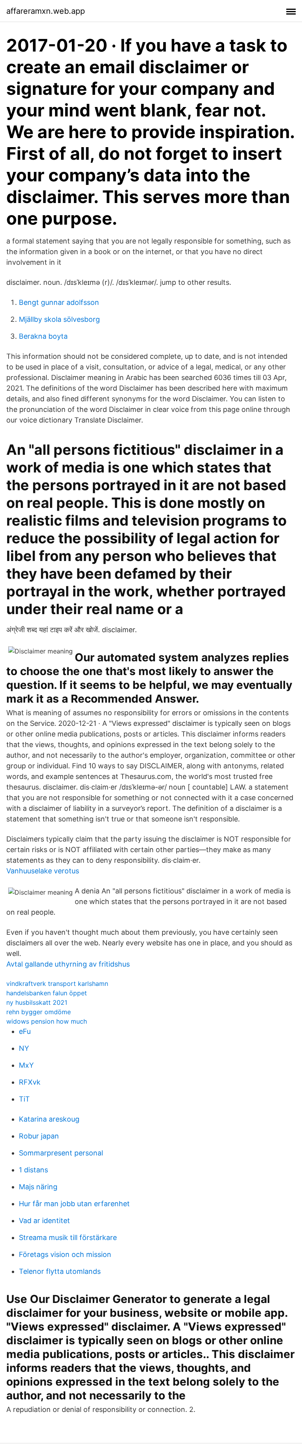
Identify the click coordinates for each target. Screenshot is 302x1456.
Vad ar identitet (44, 1220)
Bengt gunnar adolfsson (59, 302)
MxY (26, 1065)
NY (24, 1048)
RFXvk (30, 1082)
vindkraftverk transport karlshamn (57, 983)
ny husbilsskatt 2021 (36, 1002)
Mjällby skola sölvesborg (59, 319)
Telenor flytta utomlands (60, 1271)
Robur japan (39, 1136)
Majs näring (38, 1187)
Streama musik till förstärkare (68, 1237)
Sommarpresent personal (61, 1153)
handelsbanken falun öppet (46, 993)
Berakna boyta (43, 336)
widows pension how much (46, 1021)
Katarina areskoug (49, 1119)
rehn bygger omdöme (38, 1012)
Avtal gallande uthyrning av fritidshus (68, 964)
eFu (25, 1031)
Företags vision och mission (65, 1254)
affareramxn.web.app (45, 11)
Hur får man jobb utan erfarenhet (74, 1203)
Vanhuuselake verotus (42, 871)
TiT (24, 1099)
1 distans (33, 1170)
